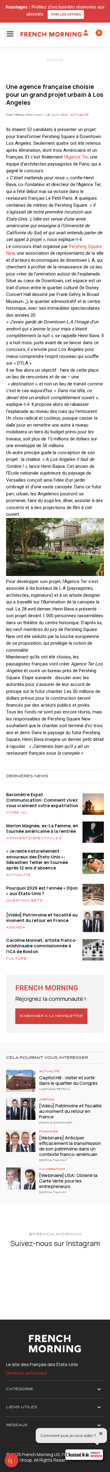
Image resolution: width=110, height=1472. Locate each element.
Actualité (79, 115)
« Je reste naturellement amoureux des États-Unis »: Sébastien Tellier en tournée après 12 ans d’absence (37, 859)
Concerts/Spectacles (33, 838)
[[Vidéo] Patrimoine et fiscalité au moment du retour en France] (20, 1109)
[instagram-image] (22, 1269)
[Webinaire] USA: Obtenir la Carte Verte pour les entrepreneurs (68, 1181)
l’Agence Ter (76, 157)
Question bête (24, 900)
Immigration (52, 1169)
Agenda (15, 927)
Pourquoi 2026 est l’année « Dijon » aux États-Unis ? (42, 890)
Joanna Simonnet (55, 1122)
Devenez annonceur (26, 1373)
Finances (48, 1131)
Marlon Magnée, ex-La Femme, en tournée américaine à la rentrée (42, 828)
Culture (16, 958)
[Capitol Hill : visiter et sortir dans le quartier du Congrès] (20, 1081)
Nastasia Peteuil (54, 1089)
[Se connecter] (85, 33)
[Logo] (51, 34)
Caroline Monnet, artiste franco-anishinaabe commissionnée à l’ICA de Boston (41, 945)
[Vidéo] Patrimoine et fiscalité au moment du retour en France (42, 917)
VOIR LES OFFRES (66, 14)
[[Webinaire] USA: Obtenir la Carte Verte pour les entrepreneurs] (20, 1179)
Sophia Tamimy (53, 1160)
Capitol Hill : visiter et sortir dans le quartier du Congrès (68, 1080)
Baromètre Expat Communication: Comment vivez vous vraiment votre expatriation (42, 800)
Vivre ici (16, 812)
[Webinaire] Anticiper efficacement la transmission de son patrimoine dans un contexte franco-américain (70, 1146)
